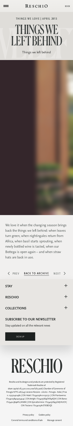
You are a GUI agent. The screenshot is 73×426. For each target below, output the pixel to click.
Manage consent (54, 420)
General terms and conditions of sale (27, 420)
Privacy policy (28, 414)
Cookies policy (44, 414)
